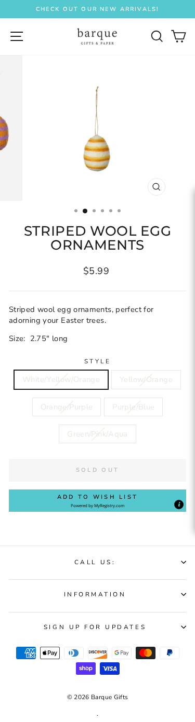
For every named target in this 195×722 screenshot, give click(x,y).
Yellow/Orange (146, 379)
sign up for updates (95, 627)
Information (95, 594)
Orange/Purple (67, 407)
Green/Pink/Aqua (97, 434)
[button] (97, 500)
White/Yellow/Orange (61, 379)
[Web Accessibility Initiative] (191, 333)
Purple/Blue (133, 407)
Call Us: (94, 562)
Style (97, 361)
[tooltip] (179, 504)
